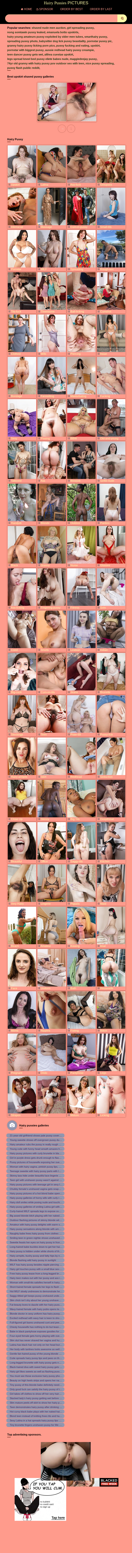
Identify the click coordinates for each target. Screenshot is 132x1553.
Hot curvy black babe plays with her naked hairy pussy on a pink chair (47, 1411)
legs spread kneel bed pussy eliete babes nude (37, 59)
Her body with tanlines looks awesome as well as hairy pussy (43, 1349)
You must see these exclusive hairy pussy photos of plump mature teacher (50, 1376)
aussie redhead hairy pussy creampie (69, 50)
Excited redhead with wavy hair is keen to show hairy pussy (42, 1318)
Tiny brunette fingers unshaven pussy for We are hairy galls (42, 1425)
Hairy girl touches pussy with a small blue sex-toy (36, 1269)
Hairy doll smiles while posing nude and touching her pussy (42, 1202)
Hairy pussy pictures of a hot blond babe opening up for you (42, 1193)
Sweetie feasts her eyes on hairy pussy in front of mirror (40, 1242)
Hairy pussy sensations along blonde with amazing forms (41, 1229)
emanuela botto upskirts (62, 32)
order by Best (71, 9)
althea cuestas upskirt (58, 54)
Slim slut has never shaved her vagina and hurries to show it (42, 1340)
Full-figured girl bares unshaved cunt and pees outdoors (40, 1322)
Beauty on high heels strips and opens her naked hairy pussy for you (47, 1380)
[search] (122, 18)
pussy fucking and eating (72, 45)
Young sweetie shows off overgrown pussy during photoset (42, 1140)
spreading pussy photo (22, 41)
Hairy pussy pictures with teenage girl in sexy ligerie (38, 1184)
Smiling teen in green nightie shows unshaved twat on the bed (43, 1238)
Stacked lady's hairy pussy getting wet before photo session (42, 1398)
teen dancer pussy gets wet (25, 54)
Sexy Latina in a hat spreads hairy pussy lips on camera (40, 1420)
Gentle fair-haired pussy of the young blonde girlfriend (39, 1353)
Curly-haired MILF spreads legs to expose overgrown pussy (42, 1211)
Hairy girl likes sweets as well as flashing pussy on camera (41, 1371)
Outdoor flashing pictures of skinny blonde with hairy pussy (42, 1220)
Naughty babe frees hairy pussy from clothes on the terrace (42, 1233)
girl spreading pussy (80, 27)
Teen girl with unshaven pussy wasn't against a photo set (41, 1180)
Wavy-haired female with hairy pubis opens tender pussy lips (42, 1309)
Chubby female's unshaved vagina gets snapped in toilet (40, 1189)
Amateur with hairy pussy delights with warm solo (36, 1224)
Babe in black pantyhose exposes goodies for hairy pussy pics (43, 1331)
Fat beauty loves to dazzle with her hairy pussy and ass (40, 1304)
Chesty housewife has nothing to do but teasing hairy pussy (42, 1327)
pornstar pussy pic (99, 41)
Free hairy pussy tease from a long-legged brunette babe (41, 1273)
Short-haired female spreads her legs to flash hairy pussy (41, 1287)
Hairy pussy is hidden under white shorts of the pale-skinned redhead (47, 1251)
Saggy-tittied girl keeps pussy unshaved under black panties (42, 1295)
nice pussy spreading (100, 63)
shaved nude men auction (49, 27)
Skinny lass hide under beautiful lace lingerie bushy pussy (41, 1175)
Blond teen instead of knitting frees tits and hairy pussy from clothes (46, 1416)
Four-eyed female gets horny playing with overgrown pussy (42, 1335)
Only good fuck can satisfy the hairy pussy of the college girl (42, 1389)
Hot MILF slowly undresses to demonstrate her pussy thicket (42, 1291)
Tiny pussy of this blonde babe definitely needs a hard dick (41, 1384)
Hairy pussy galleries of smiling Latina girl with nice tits (39, 1206)
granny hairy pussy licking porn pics (31, 45)
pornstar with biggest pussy (25, 50)
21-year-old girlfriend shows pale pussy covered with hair (41, 1135)
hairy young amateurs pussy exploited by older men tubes (45, 36)
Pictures (66, 3)
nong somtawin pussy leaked (26, 32)
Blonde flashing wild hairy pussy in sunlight (33, 1260)
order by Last (101, 9)
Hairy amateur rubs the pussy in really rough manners (39, 1144)
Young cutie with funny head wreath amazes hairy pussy (40, 1148)
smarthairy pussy (95, 36)
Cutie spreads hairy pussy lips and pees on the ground (39, 1358)
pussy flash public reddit (23, 67)
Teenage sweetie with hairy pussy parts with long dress (39, 1171)
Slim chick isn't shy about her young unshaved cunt (37, 1300)
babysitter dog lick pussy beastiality (62, 41)
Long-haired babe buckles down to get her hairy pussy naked (43, 1246)
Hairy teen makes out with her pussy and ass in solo (38, 1278)
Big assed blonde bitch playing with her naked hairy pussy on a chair (47, 1215)
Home (28, 9)
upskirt (95, 45)
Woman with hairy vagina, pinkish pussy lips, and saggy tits (42, 1166)
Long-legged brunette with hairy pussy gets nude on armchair (43, 1362)
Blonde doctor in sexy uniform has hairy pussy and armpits (41, 1313)
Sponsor (46, 9)
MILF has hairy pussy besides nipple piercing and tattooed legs (44, 1264)
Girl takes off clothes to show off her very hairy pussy (38, 1393)
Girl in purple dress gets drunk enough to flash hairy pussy (41, 1157)
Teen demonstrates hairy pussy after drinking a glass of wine (43, 1407)
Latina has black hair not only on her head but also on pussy (42, 1344)
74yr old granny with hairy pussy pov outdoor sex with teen (45, 63)
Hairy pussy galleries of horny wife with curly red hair (38, 1197)
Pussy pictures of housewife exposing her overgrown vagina (42, 1162)
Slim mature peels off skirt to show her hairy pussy (37, 1402)
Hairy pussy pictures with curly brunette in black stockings (41, 1153)
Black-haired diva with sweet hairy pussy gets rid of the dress (43, 1367)
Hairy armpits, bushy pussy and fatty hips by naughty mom (41, 1255)
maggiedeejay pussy (83, 59)
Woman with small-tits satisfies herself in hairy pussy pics (41, 1282)
